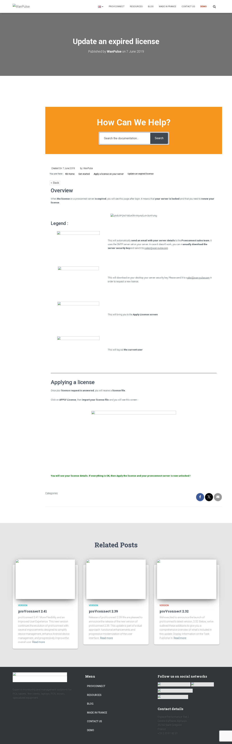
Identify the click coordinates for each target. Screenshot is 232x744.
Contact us (188, 6)
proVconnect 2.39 (103, 611)
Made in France (167, 6)
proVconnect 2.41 (32, 611)
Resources (136, 6)
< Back (55, 183)
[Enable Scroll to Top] (224, 736)
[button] (102, 6)
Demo (203, 6)
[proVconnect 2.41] (45, 579)
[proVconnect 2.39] (116, 579)
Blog (151, 6)
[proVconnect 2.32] (187, 579)
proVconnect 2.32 (174, 611)
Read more (38, 642)
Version (22, 605)
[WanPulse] (21, 6)
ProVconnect (117, 6)
